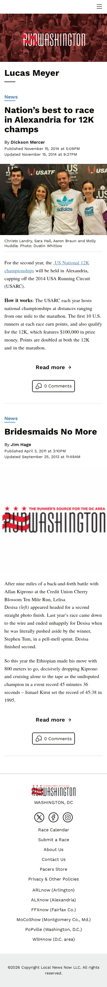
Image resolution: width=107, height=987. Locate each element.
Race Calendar (53, 829)
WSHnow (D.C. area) (53, 939)
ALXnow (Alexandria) (53, 899)
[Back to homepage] (17, 6)
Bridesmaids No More (50, 431)
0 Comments (58, 386)
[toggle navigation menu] (99, 6)
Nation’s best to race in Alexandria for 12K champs (49, 119)
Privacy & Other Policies (53, 879)
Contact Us (54, 859)
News (11, 97)
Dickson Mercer (28, 142)
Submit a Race (53, 839)
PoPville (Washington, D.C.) (53, 929)
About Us (53, 849)
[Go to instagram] (68, 817)
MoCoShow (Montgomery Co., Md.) (53, 919)
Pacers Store (53, 869)
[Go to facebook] (53, 817)
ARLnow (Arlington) (53, 890)
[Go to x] (39, 817)
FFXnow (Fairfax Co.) (53, 909)
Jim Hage (21, 444)
